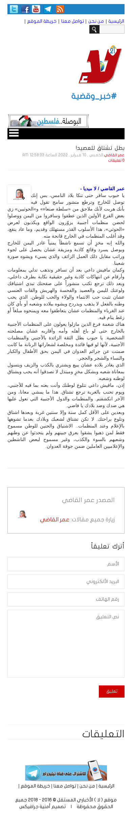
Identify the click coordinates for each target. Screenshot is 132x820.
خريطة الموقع (42, 21)
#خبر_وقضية (94, 96)
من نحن (96, 21)
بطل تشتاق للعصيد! (100, 148)
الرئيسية (116, 21)
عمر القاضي (114, 155)
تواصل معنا (72, 21)
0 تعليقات (116, 160)
